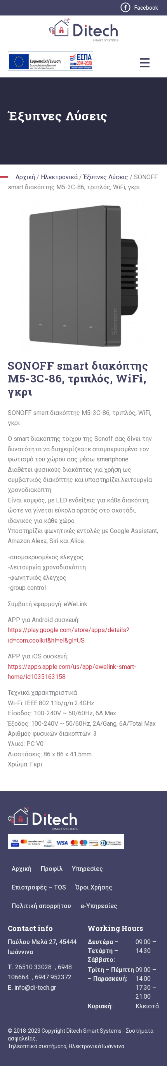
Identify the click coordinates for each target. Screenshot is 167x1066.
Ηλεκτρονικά (59, 177)
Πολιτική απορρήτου (41, 906)
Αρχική (25, 177)
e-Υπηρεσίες (98, 906)
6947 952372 (53, 977)
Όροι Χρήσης (93, 887)
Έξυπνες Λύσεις (106, 177)
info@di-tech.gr (35, 987)
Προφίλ (52, 868)
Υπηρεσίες (87, 868)
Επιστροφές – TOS (39, 887)
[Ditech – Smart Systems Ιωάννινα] (84, 31)
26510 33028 (33, 967)
